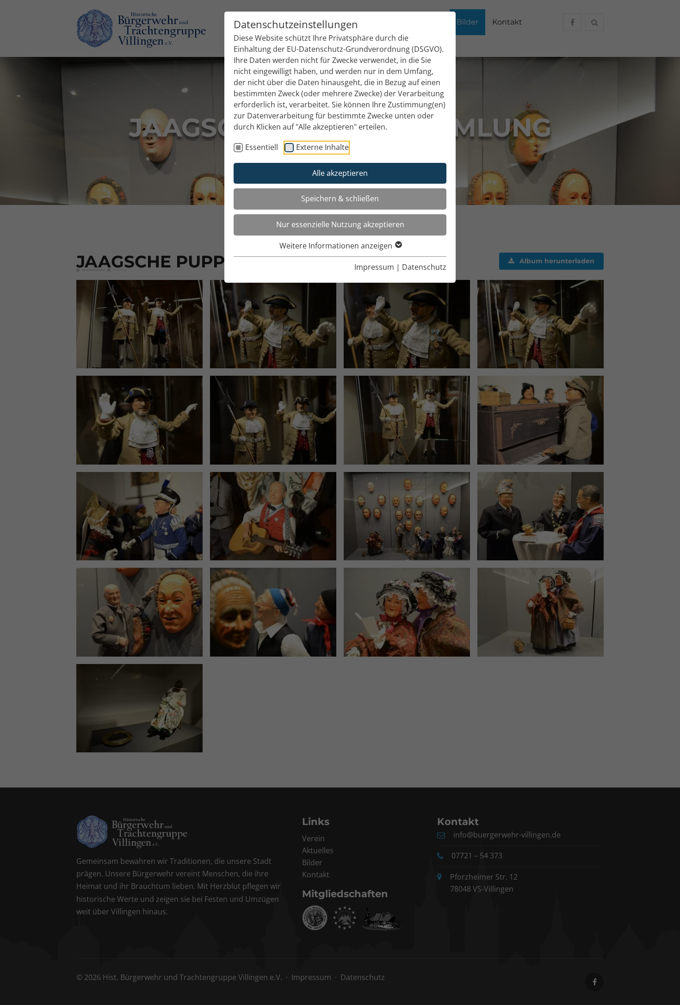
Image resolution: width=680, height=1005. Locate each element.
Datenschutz (424, 267)
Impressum (374, 267)
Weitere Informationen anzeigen (336, 246)
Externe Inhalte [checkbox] (322, 147)
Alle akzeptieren (340, 173)
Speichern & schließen (340, 198)
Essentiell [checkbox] (261, 147)
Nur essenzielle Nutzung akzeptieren (340, 224)
